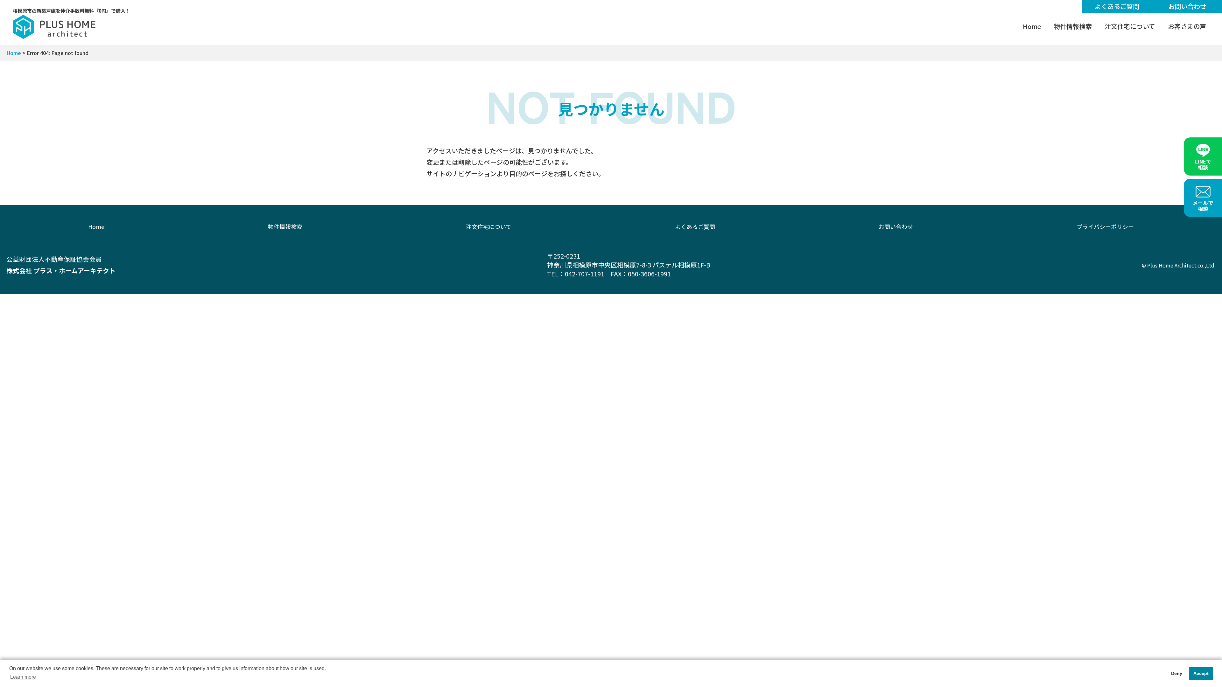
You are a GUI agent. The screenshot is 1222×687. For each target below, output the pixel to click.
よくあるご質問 (1117, 6)
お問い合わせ (1187, 6)
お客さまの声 (1187, 26)
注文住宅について (1130, 26)
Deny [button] (1176, 673)
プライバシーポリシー (1105, 226)
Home (1032, 26)
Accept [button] (1201, 673)
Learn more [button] (23, 677)
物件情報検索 (1073, 26)
